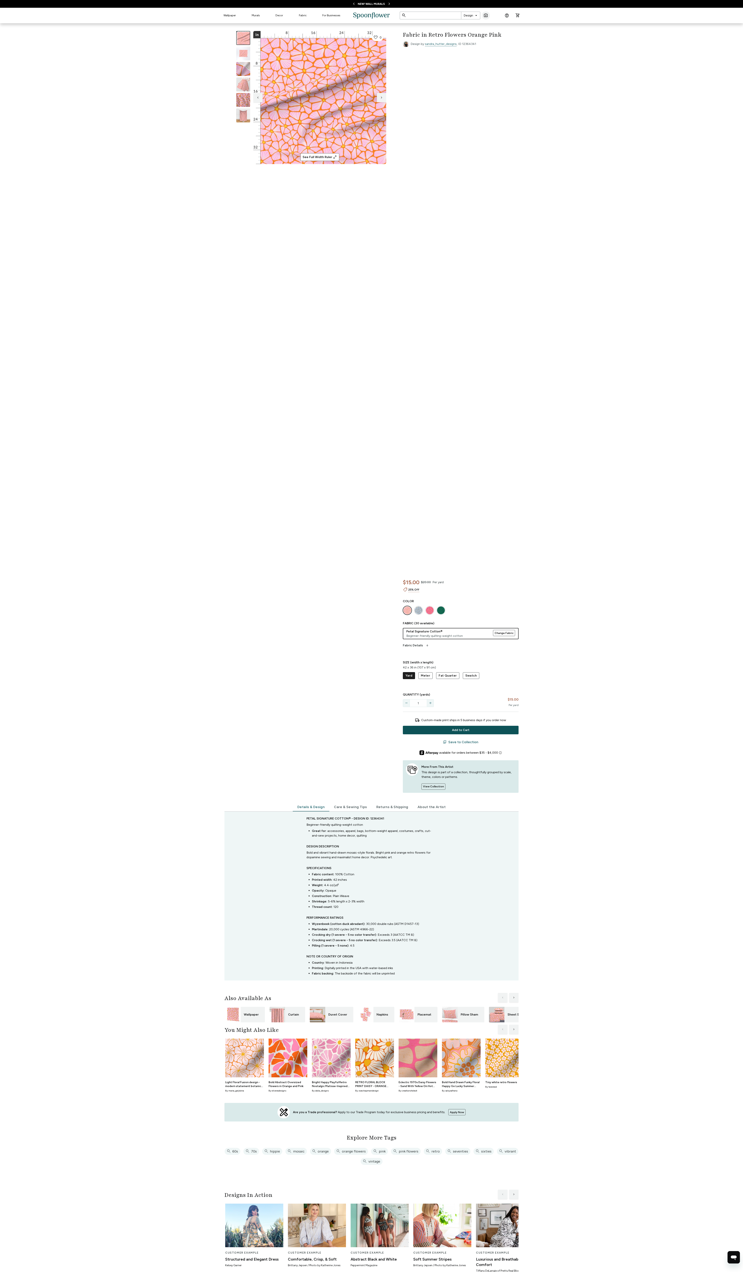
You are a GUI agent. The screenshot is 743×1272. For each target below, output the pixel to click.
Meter (425, 675)
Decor (279, 15)
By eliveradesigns (277, 1090)
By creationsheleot (408, 1090)
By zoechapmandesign (367, 1090)
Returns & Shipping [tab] (392, 807)
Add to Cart (460, 730)
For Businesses (331, 15)
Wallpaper (229, 15)
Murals (256, 15)
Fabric (303, 15)
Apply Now (457, 1112)
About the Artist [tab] (432, 807)
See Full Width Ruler (320, 157)
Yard (409, 675)
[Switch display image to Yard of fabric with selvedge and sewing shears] (243, 53)
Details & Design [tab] (311, 807)
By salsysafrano (449, 1090)
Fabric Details (416, 645)
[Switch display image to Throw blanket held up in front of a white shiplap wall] (243, 115)
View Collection (433, 786)
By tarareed (491, 1086)
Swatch (471, 675)
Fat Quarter (448, 675)
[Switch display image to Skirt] (243, 84)
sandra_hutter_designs (441, 44)
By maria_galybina (234, 1090)
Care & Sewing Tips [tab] (350, 807)
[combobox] (470, 15)
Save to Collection (460, 742)
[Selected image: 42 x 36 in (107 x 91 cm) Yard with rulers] (243, 38)
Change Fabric (504, 633)
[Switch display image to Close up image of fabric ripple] (243, 100)
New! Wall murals (371, 4)
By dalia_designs (320, 1090)
